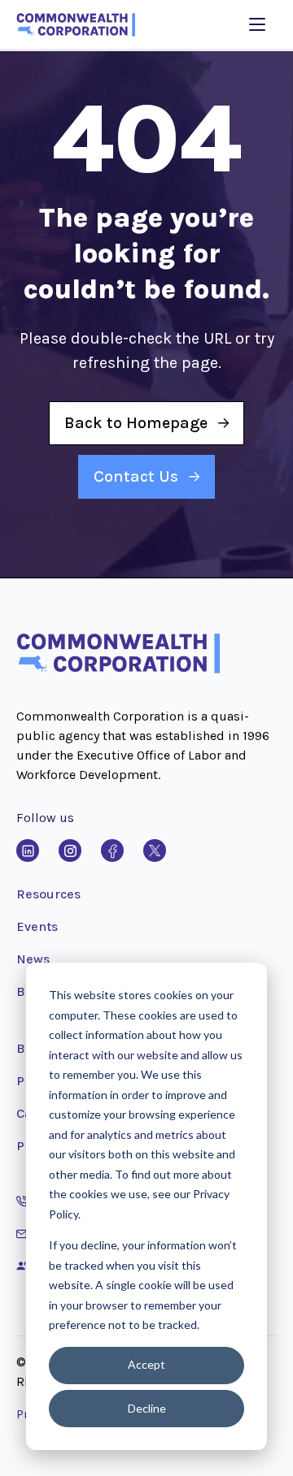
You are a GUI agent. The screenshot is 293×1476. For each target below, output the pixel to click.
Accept (146, 1364)
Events (37, 926)
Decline (147, 1408)
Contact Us (136, 476)
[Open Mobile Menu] (257, 24)
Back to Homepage (136, 422)
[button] (118, 669)
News (33, 959)
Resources (48, 894)
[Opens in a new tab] (27, 850)
